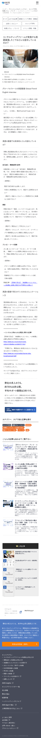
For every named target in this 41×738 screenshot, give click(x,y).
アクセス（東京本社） (9, 723)
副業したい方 (8, 679)
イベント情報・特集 (29, 28)
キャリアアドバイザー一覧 (11, 687)
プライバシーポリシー (9, 728)
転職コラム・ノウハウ (9, 11)
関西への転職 (8, 674)
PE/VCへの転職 (8, 671)
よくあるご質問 (7, 717)
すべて (5, 19)
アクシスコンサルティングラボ (17, 9)
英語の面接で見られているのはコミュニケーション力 (19, 82)
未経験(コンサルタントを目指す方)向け (13, 427)
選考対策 (28, 425)
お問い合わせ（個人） (9, 725)
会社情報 (5, 720)
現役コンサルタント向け (9, 430)
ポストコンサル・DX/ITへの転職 (14, 665)
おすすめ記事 (13, 19)
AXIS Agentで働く (8, 705)
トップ (4, 9)
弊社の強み (5, 694)
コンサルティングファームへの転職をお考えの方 (19, 657)
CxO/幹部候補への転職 (11, 668)
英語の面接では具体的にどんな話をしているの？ (18, 79)
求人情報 (5, 690)
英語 (27, 430)
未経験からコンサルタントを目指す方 (15, 663)
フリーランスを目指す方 (11, 676)
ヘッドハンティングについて (11, 701)
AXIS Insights (6, 683)
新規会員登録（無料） (20, 644)
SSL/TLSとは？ (29, 610)
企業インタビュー (12, 23)
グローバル (21, 430)
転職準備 (5, 697)
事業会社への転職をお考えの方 (13, 660)
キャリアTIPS (33, 9)
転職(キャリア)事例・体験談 (28, 19)
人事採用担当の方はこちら (11, 708)
